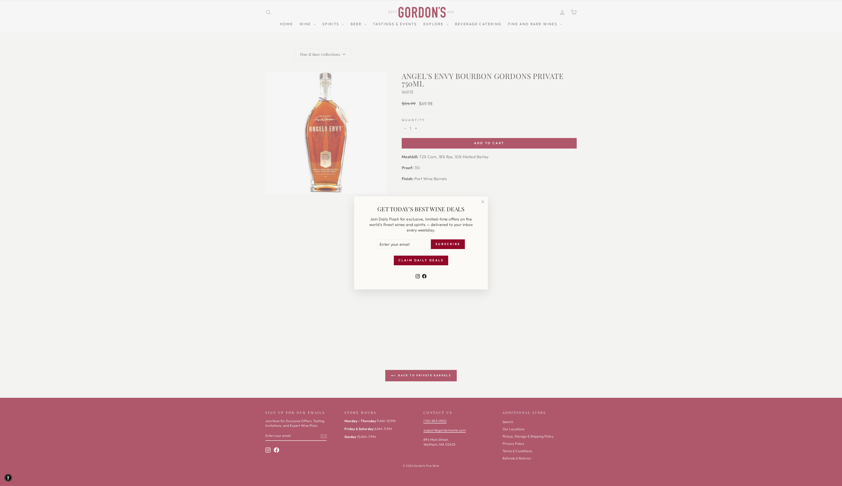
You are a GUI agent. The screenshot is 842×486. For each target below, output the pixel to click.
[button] (8, 478)
